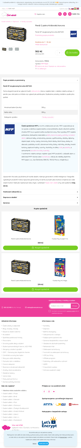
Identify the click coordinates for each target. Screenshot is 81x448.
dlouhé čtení (63, 437)
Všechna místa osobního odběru (14, 390)
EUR (10, 8)
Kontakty (46, 326)
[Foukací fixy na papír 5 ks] (60, 225)
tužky (61, 147)
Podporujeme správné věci (52, 337)
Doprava (46, 329)
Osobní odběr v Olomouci (11, 405)
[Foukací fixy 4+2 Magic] (60, 267)
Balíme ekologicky (49, 332)
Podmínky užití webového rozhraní (55, 361)
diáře (48, 135)
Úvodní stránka (6, 21)
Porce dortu (7, 340)
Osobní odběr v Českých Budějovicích (16, 408)
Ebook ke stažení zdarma (11, 332)
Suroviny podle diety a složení (13, 343)
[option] (16, 33)
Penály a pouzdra (26, 21)
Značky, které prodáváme (12, 370)
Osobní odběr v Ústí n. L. (11, 417)
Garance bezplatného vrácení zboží (55, 340)
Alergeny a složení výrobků (12, 349)
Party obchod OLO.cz (10, 379)
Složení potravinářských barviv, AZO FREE (17, 346)
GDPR (45, 364)
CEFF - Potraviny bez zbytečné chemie (16, 352)
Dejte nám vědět (51, 183)
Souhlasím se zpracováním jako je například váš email (65, 312)
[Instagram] (49, 391)
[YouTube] (54, 391)
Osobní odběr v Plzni (10, 402)
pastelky (67, 147)
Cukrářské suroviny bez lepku (13, 355)
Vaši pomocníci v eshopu (51, 335)
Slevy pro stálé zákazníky (11, 358)
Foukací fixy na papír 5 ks (60, 239)
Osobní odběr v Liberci (10, 414)
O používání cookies (50, 367)
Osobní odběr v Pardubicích (12, 420)
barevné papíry (56, 135)
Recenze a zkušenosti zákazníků (14, 367)
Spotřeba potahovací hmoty (12, 337)
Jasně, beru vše (43, 443)
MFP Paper (44, 64)
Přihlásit (74, 306)
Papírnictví (16, 21)
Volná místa (7, 376)
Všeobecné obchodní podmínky (54, 343)
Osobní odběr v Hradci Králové (13, 411)
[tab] (40, 80)
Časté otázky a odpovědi (11, 326)
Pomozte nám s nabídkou (11, 361)
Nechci (34, 443)
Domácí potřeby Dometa (11, 382)
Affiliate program (49, 358)
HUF (13, 8)
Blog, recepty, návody (10, 329)
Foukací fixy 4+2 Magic (60, 280)
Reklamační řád (48, 346)
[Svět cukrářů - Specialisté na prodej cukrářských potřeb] (8, 14)
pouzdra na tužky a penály (40, 150)
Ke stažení (6, 335)
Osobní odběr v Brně (10, 396)
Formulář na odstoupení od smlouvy (56, 352)
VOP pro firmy (48, 355)
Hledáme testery (9, 373)
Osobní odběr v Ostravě (11, 399)
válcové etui (36, 91)
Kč (7, 8)
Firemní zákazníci (9, 364)
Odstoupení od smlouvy (51, 349)
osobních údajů (71, 311)
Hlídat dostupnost (41, 44)
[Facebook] (44, 391)
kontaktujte (46, 157)
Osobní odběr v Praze (10, 393)
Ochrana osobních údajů (51, 370)
